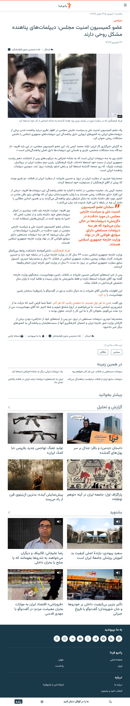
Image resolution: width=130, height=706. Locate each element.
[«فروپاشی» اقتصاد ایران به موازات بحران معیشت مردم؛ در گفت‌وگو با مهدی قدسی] (35, 584)
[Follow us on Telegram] (95, 638)
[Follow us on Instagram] (64, 638)
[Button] (48, 50)
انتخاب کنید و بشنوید (111, 691)
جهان (61, 660)
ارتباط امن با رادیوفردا (53, 685)
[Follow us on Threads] (57, 638)
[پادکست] (42, 702)
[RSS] (111, 638)
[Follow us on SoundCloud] (72, 638)
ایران (120, 666)
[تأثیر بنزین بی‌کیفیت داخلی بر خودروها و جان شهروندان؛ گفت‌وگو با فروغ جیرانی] (94, 584)
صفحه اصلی (116, 660)
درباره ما (118, 685)
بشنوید (116, 512)
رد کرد (102, 295)
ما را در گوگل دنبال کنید (76, 702)
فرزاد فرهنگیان (61, 251)
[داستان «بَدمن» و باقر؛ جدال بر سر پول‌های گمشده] (94, 428)
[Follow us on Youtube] (80, 638)
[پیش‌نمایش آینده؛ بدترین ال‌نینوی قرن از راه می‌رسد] (35, 474)
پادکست (59, 666)
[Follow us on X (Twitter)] (88, 638)
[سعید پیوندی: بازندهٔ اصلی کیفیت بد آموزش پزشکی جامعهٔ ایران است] (94, 533)
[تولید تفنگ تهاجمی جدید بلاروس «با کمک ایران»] (35, 428)
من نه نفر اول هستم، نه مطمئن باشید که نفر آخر (81, 303)
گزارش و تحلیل (109, 407)
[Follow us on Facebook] (103, 638)
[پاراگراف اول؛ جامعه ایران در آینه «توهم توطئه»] (94, 474)
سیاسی (118, 20)
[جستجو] (110, 702)
